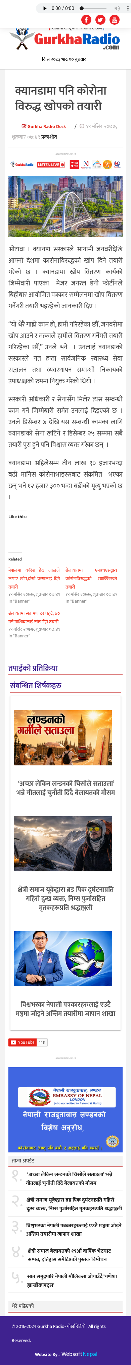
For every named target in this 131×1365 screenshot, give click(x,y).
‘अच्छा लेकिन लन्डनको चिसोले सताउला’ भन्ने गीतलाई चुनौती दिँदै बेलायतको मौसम (65, 788)
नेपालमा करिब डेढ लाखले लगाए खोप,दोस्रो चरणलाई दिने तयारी (34, 579)
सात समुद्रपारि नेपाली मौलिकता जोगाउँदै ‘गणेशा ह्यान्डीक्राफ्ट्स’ (72, 1280)
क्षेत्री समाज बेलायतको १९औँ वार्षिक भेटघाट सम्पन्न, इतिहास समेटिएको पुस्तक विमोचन (69, 1255)
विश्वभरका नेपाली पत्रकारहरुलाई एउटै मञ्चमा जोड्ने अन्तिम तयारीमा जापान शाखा (65, 1009)
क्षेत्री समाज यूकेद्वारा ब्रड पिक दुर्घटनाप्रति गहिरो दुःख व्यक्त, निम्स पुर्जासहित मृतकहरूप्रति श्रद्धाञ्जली (66, 898)
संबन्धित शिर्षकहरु (35, 686)
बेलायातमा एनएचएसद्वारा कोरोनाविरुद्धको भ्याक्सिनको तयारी (91, 579)
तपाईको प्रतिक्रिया (33, 668)
